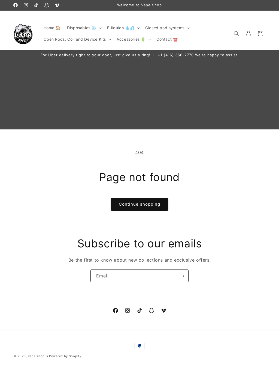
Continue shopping (139, 204)
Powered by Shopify (65, 356)
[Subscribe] (182, 276)
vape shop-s (38, 356)
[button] (84, 28)
